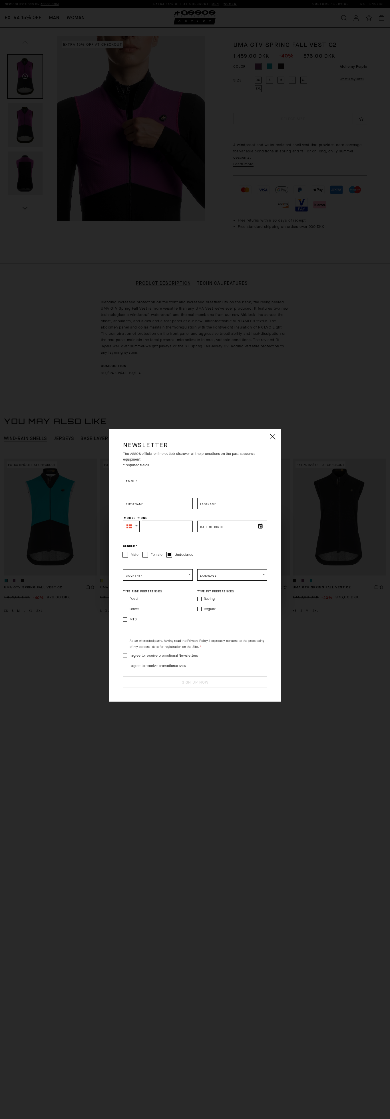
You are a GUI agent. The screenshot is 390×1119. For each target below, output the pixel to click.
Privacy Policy (197, 641)
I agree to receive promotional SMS (158, 666)
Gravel (135, 609)
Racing (209, 598)
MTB (133, 619)
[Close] (272, 436)
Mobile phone (135, 518)
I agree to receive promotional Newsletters (164, 655)
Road (134, 598)
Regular (210, 609)
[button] (131, 526)
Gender (130, 546)
